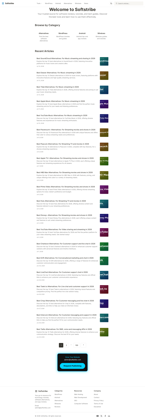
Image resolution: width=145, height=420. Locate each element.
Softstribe (43, 391)
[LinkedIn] (109, 416)
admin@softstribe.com (43, 408)
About (96, 394)
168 (76, 345)
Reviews (57, 407)
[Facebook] (105, 416)
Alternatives (68, 3)
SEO (75, 400)
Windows (78, 3)
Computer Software (81, 403)
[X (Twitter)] (101, 416)
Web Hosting (78, 394)
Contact (96, 397)
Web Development (80, 397)
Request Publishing (72, 366)
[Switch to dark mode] (111, 3)
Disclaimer (97, 407)
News (86, 3)
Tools (38, 3)
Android (58, 3)
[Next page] (83, 345)
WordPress (48, 3)
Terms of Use (98, 403)
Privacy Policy (99, 400)
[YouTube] (97, 416)
